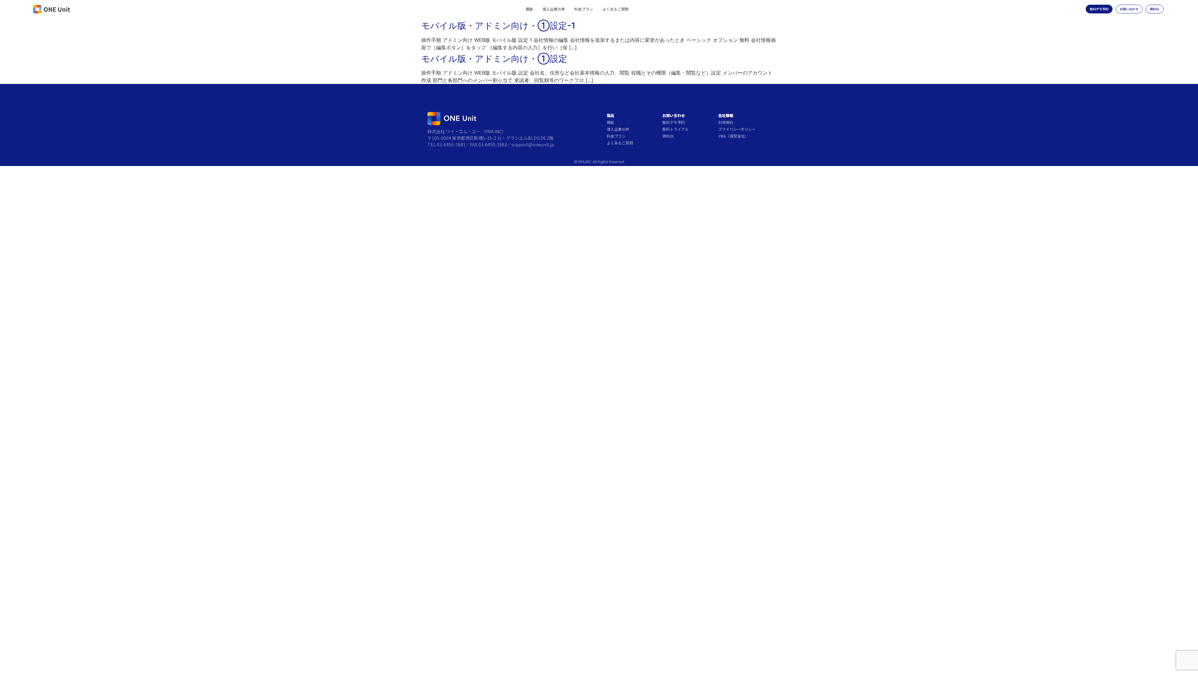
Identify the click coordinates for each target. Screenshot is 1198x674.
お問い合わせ (673, 115)
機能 (529, 9)
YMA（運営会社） (733, 136)
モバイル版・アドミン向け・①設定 (494, 58)
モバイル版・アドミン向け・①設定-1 (498, 25)
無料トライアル (675, 129)
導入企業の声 (554, 9)
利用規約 (725, 122)
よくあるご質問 (615, 9)
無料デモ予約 (673, 122)
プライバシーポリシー (737, 129)
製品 (610, 115)
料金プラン (583, 9)
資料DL (668, 136)
